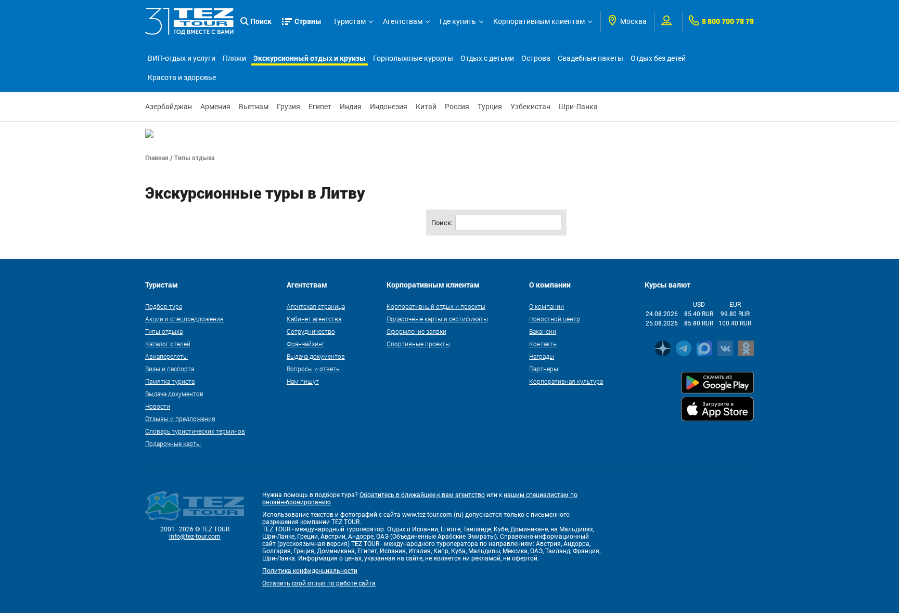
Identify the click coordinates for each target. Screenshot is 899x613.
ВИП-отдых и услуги (181, 58)
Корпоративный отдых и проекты (436, 306)
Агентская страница (316, 306)
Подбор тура (163, 306)
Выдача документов (174, 393)
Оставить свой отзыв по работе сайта (319, 583)
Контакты (543, 344)
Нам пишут (303, 381)
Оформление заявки (416, 331)
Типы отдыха (164, 331)
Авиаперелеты (166, 356)
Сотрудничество (311, 331)
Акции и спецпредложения (184, 319)
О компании (546, 306)
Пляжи (234, 58)
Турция (490, 106)
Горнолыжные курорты (413, 58)
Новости (157, 406)
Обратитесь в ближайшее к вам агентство (422, 495)
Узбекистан (530, 106)
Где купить (458, 21)
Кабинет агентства (314, 319)
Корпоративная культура (566, 381)
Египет (320, 106)
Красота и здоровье (182, 77)
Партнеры (543, 368)
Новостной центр (554, 319)
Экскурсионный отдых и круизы (309, 58)
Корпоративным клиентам (539, 21)
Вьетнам (253, 106)
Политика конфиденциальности (309, 571)
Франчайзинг (306, 344)
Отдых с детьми (487, 58)
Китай (426, 106)
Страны (308, 21)
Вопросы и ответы (314, 368)
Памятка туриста (170, 381)
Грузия (288, 106)
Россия (457, 106)
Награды (541, 356)
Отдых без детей (658, 58)
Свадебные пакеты (590, 58)
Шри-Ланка (578, 106)
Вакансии (542, 331)
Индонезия (388, 106)
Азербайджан (168, 106)
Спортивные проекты (418, 344)
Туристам (349, 21)
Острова (535, 58)
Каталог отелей (167, 344)
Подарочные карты (173, 443)
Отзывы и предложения (180, 418)
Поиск (261, 21)
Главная (157, 157)
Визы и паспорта (169, 368)
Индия (351, 106)
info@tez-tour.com (195, 536)
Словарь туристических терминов (195, 431)
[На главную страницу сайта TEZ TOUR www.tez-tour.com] (189, 21)
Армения (215, 106)
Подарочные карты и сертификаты (437, 319)
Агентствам (402, 21)
